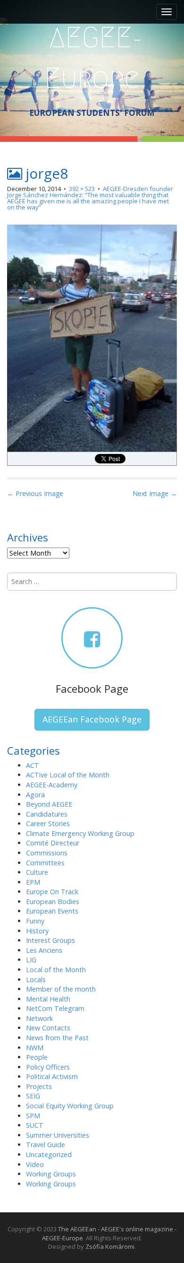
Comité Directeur (52, 842)
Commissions (46, 852)
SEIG (33, 1095)
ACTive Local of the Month (67, 774)
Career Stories (48, 823)
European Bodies (52, 901)
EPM (33, 882)
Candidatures (46, 814)
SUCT (34, 1125)
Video (35, 1164)
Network (39, 1018)
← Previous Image (35, 493)
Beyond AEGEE (49, 804)
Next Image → (155, 493)
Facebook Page (92, 688)
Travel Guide (45, 1144)
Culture (37, 872)
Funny (35, 920)
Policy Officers (48, 1067)
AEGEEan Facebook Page (92, 719)
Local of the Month (56, 969)
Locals (36, 979)
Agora (35, 794)
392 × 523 (82, 188)
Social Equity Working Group (70, 1105)
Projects (39, 1086)
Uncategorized (49, 1154)
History (37, 930)
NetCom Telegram (55, 1008)
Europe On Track (52, 891)
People (37, 1057)
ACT (32, 765)
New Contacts (48, 1027)
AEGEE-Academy (51, 784)
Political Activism (52, 1076)
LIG (31, 959)
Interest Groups (50, 940)
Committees (45, 862)
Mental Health (48, 998)
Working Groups (51, 1173)
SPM (33, 1115)
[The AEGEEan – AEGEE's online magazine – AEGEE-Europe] (92, 56)
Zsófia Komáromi (109, 1246)
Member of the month (61, 988)
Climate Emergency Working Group (80, 833)
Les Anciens (44, 950)
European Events (52, 910)
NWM (34, 1047)
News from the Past (57, 1037)
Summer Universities (57, 1135)
